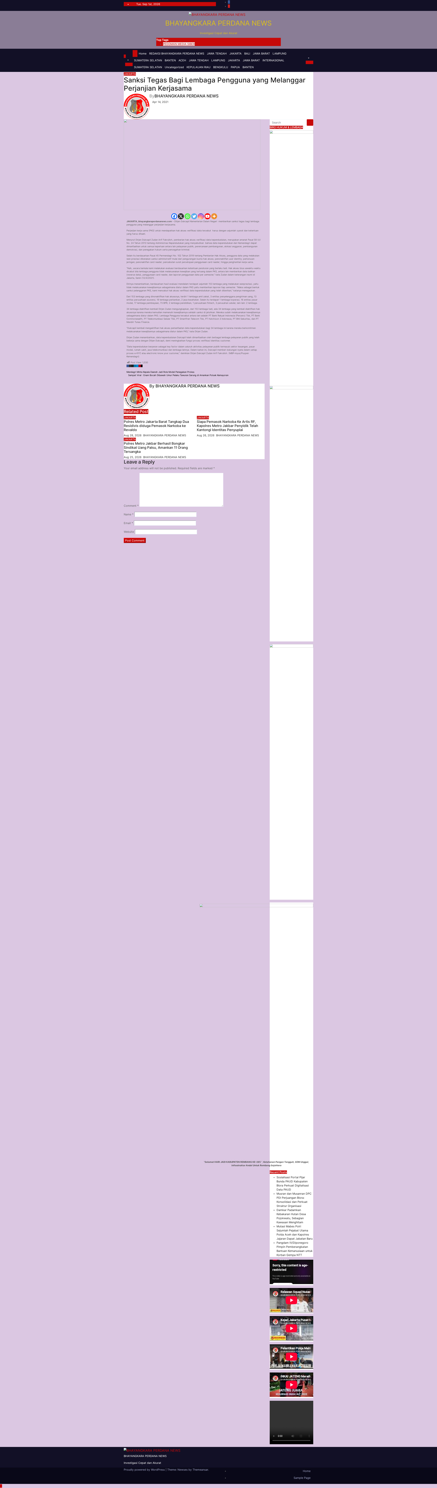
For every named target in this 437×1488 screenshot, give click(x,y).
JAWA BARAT (261, 53)
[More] (214, 216)
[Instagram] (201, 216)
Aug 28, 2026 (133, 435)
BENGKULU (220, 67)
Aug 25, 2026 (133, 457)
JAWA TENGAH (217, 53)
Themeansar (200, 1469)
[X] (181, 216)
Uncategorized (174, 67)
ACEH (182, 60)
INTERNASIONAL (273, 60)
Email (128, 523)
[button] (126, 60)
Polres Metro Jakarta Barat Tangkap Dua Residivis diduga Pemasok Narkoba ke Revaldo (156, 426)
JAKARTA (235, 53)
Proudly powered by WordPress (145, 1469)
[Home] (135, 53)
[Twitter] (194, 216)
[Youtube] (207, 216)
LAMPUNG (279, 53)
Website (129, 531)
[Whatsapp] (188, 216)
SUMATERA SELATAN (148, 60)
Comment (131, 505)
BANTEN (170, 60)
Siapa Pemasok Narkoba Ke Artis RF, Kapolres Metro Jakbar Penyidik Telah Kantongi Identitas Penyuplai (227, 426)
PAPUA (235, 67)
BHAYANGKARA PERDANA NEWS (218, 23)
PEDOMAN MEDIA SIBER (179, 44)
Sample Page (302, 1477)
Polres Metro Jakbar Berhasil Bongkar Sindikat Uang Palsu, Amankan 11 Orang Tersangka (156, 447)
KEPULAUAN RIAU (198, 67)
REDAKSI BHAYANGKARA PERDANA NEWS (176, 53)
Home (142, 53)
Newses (183, 1469)
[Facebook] (174, 216)
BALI (247, 53)
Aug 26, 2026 (205, 435)
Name (128, 514)
